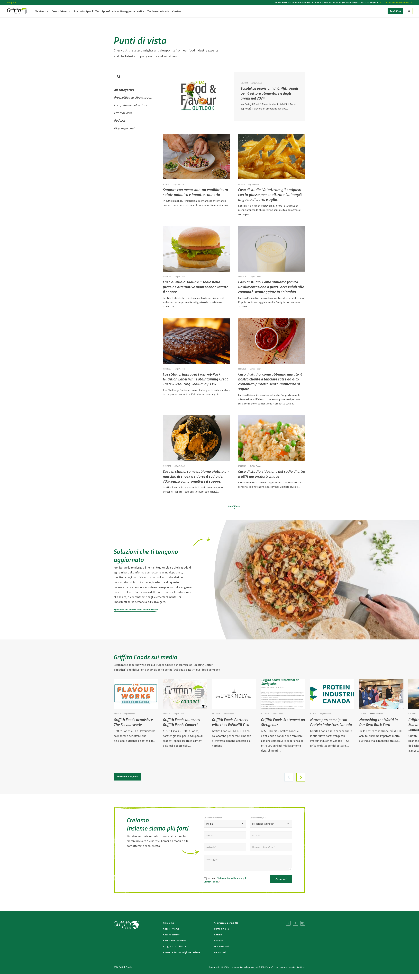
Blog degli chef (124, 128)
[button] (300, 777)
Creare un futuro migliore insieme (181, 952)
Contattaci (281, 879)
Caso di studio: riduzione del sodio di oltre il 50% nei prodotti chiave (271, 474)
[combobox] (225, 824)
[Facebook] (295, 923)
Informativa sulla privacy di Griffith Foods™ (252, 967)
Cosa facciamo (171, 934)
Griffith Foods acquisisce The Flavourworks (133, 722)
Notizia (218, 934)
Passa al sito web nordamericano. (395, 2)
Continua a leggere (127, 776)
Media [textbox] (209, 823)
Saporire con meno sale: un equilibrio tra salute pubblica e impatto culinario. (195, 192)
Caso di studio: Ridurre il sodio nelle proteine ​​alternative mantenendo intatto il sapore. (195, 286)
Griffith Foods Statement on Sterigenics (283, 722)
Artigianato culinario (175, 946)
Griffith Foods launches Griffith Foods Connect (181, 722)
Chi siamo (168, 922)
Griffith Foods (178, 184)
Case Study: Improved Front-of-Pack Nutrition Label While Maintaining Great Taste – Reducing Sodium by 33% (195, 378)
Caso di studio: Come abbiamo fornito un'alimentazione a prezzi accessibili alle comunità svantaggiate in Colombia (271, 286)
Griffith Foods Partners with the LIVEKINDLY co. (231, 722)
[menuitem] (288, 923)
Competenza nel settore (130, 105)
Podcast (119, 120)
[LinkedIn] (288, 923)
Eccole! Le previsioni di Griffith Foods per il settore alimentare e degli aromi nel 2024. (270, 93)
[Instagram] (302, 923)
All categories (124, 90)
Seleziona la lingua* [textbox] (263, 823)
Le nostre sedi (221, 946)
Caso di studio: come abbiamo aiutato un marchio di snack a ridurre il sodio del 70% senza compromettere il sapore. (196, 476)
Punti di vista (123, 113)
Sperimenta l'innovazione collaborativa (136, 609)
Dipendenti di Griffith (219, 967)
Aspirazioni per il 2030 (226, 922)
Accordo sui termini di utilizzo (290, 967)
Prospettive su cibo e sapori (133, 97)
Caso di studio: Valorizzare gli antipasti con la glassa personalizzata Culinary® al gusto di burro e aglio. (270, 194)
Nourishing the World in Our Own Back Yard (378, 722)
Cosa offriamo (171, 928)
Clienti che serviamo (174, 940)
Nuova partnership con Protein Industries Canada (331, 722)
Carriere (218, 940)
